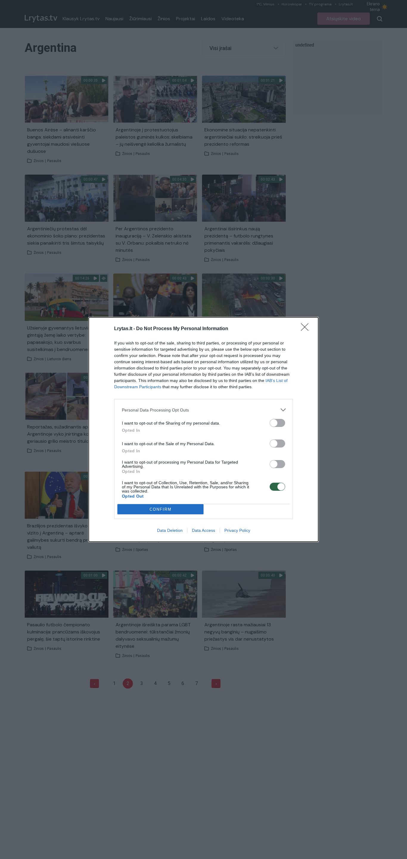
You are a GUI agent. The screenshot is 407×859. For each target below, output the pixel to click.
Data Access (203, 530)
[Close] (306, 329)
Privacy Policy (237, 530)
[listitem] (203, 410)
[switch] (277, 423)
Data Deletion (170, 530)
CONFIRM (161, 509)
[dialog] (203, 429)
